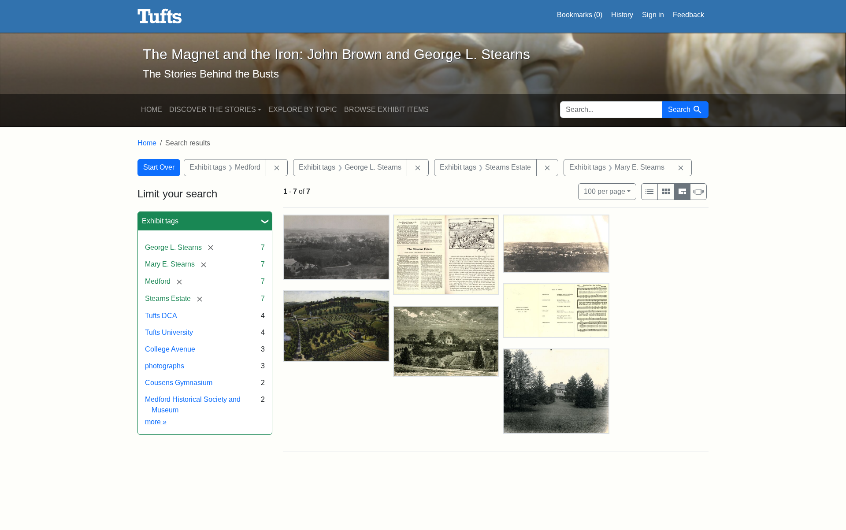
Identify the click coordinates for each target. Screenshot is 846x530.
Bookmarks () (579, 15)
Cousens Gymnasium (178, 382)
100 (604, 191)
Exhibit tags (160, 221)
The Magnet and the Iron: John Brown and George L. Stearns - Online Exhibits (159, 16)
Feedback (688, 15)
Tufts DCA (161, 315)
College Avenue (170, 349)
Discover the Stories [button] (212, 109)
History (622, 15)
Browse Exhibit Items (386, 109)
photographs (164, 366)
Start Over (158, 167)
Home (151, 109)
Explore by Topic (302, 109)
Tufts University (169, 332)
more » (156, 422)
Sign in (653, 15)
